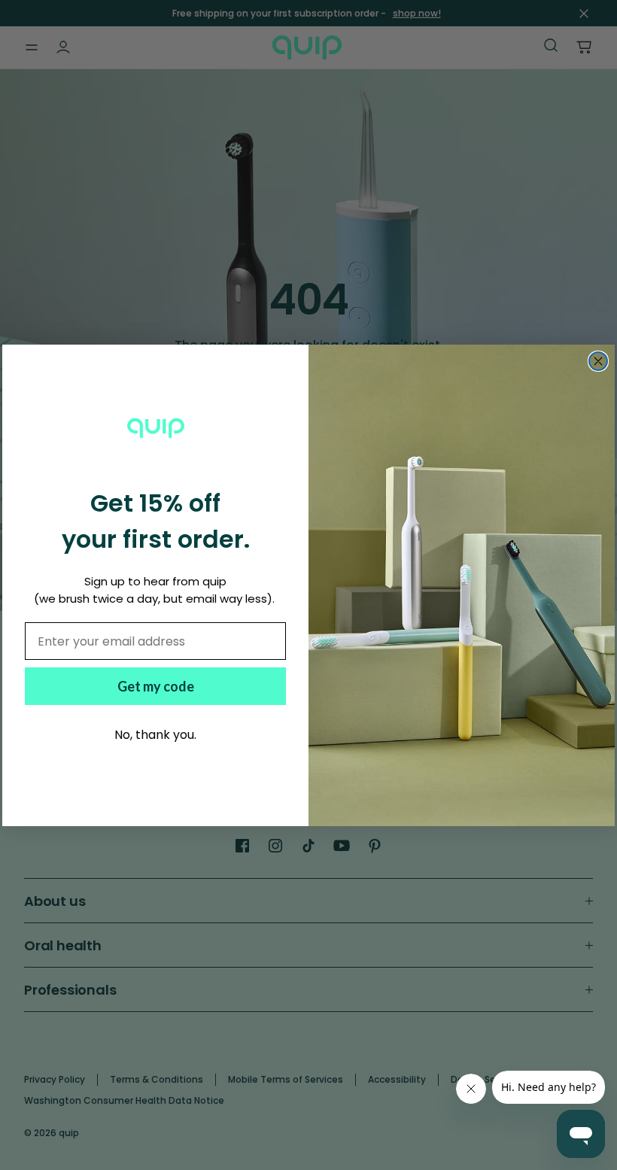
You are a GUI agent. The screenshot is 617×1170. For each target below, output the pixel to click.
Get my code (155, 686)
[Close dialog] (598, 361)
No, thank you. (155, 734)
